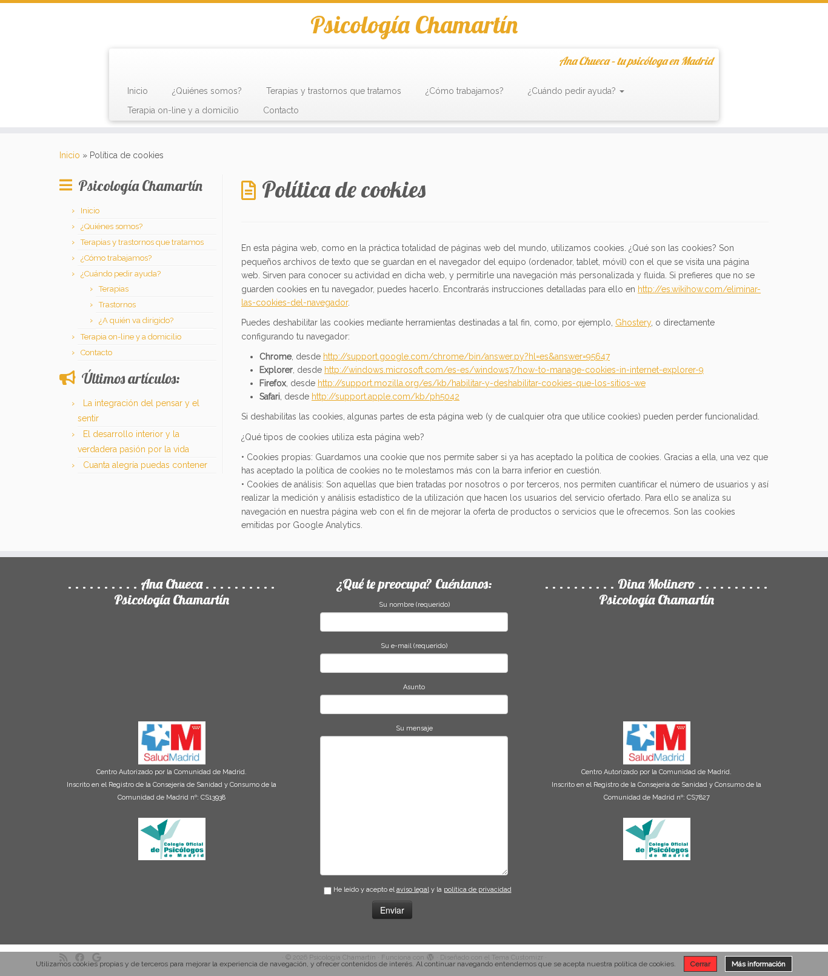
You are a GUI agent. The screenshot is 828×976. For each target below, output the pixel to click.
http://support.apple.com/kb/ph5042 (385, 396)
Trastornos (117, 304)
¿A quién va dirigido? (136, 320)
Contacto (281, 110)
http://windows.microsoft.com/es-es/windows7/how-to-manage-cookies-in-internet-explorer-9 (514, 370)
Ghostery (633, 322)
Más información (759, 964)
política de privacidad (478, 890)
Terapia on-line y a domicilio (183, 110)
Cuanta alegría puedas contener (145, 465)
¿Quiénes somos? (207, 91)
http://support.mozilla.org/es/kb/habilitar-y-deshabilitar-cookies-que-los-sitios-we (482, 383)
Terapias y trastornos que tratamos (333, 91)
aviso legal (412, 890)
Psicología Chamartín (414, 24)
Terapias (114, 288)
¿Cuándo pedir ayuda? (573, 91)
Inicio (137, 91)
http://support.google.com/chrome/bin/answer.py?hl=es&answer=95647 (466, 356)
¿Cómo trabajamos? (465, 91)
